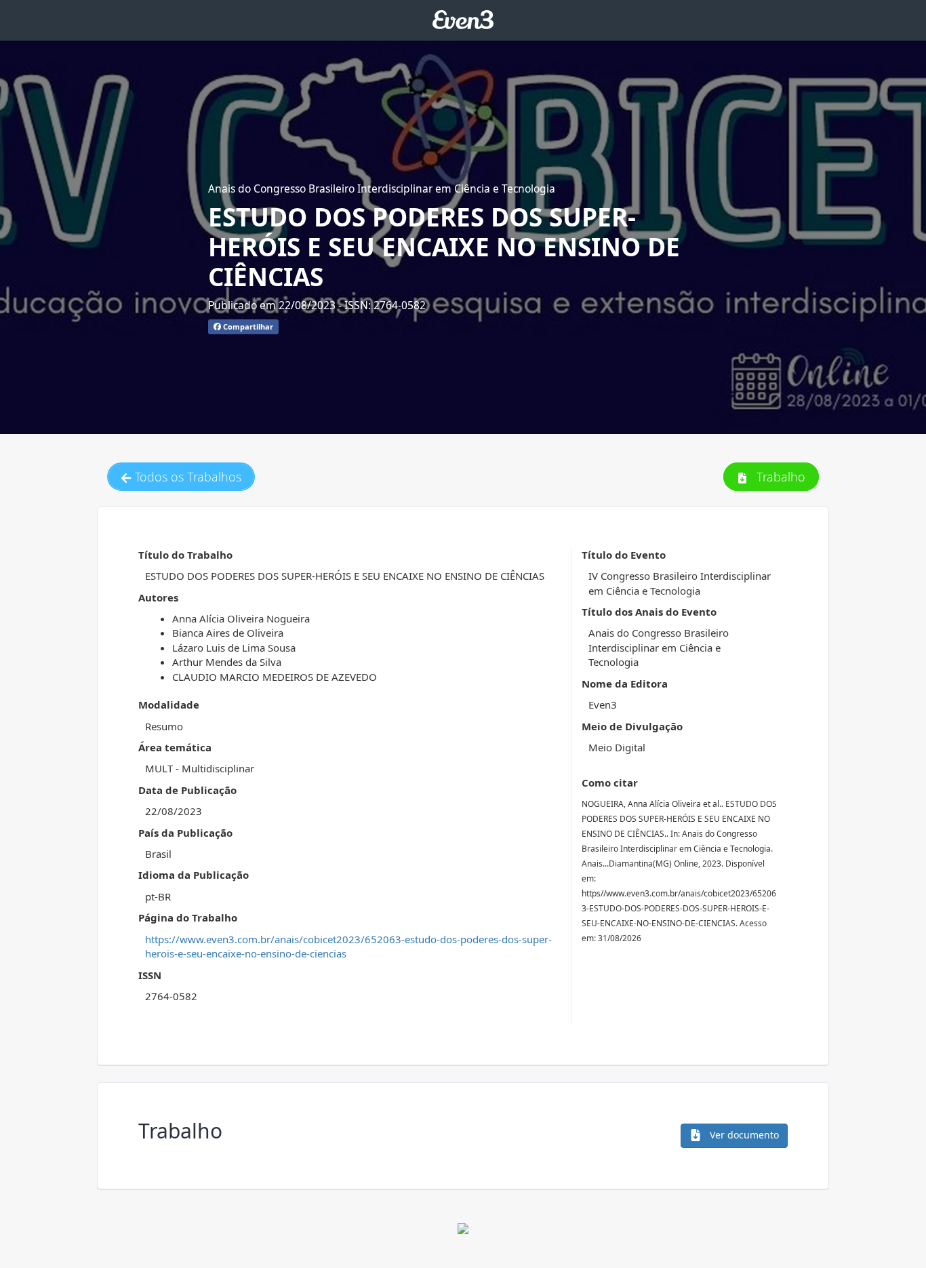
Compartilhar (247, 326)
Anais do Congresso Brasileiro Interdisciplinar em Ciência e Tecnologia (381, 188)
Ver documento (743, 1134)
